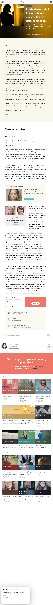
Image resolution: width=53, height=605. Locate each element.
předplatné (38, 366)
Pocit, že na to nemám (42, 441)
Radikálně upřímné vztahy (24, 492)
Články (22, 2)
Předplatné (35, 303)
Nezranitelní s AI (40, 416)
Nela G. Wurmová (14, 344)
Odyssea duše (39, 466)
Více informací (6, 597)
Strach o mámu (7, 492)
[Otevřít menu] (51, 2)
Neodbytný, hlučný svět (42, 390)
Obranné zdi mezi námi (25, 390)
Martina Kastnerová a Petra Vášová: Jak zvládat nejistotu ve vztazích (15, 220)
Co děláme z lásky (8, 441)
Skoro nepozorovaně (8, 390)
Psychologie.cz (2, 2)
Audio (27, 2)
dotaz (35, 368)
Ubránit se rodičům (30, 189)
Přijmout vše (22, 602)
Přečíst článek (28, 199)
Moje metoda (6, 416)
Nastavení (9, 602)
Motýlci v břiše (7, 466)
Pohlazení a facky (24, 466)
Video (32, 2)
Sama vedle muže (24, 441)
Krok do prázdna (40, 492)
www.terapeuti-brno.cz (14, 348)
